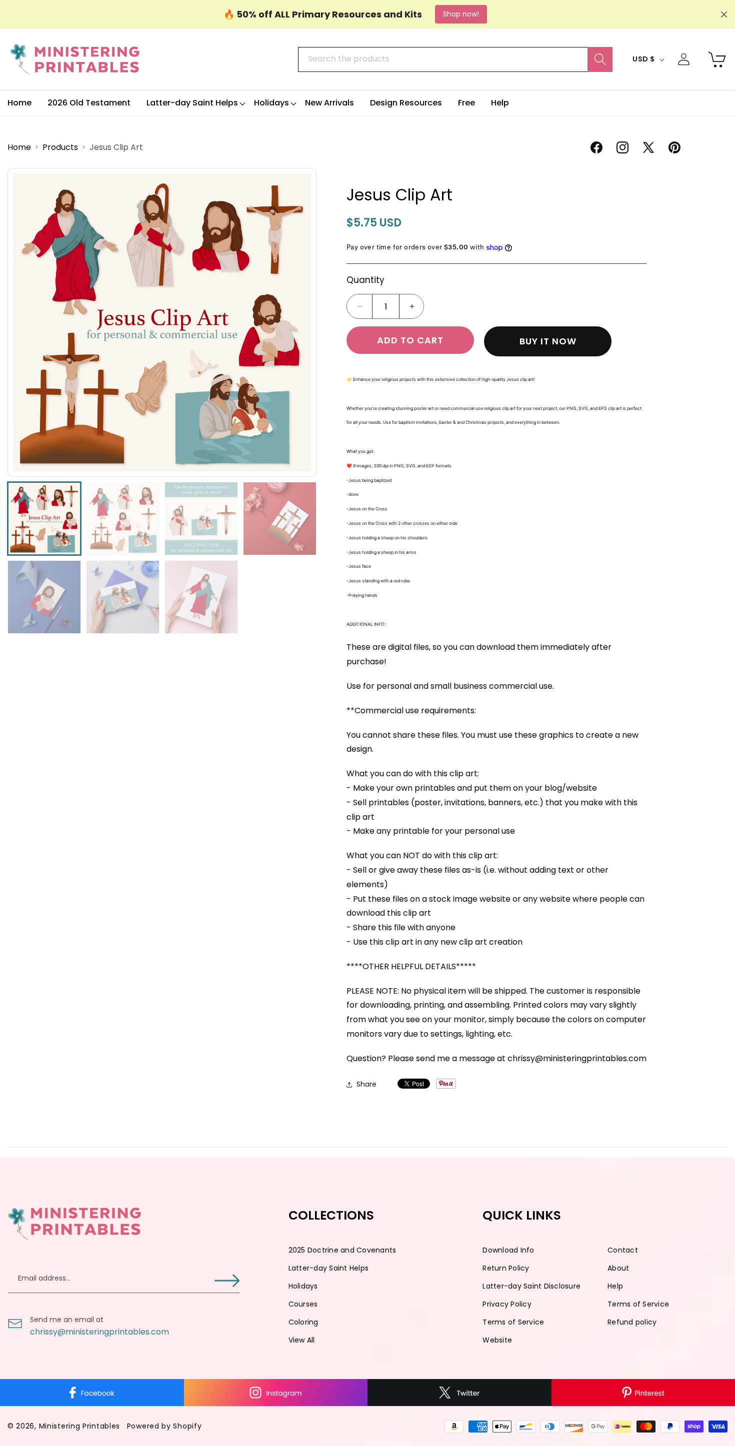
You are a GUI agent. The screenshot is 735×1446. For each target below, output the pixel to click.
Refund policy (632, 1322)
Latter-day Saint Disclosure (531, 1286)
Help (615, 1286)
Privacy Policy (507, 1304)
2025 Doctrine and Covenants (342, 1250)
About (618, 1268)
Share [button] (366, 1084)
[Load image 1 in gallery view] (44, 518)
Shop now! (461, 14)
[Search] (600, 59)
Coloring (303, 1322)
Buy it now (548, 341)
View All (301, 1340)
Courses (303, 1304)
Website (497, 1340)
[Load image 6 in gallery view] (123, 597)
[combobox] (455, 59)
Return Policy (505, 1268)
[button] (192, 103)
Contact (623, 1250)
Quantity (365, 280)
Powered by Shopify (164, 1426)
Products (61, 147)
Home (20, 147)
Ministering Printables (79, 1426)
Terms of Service (638, 1304)
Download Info (508, 1250)
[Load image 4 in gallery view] (279, 518)
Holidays (303, 1286)
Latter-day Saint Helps (328, 1268)
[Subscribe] (227, 1280)
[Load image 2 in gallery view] (123, 518)
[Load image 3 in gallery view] (201, 518)
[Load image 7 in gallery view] (201, 597)
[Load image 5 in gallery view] (44, 597)
